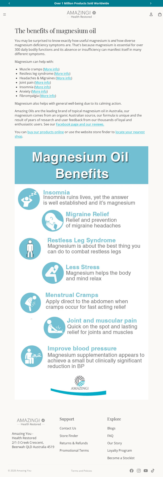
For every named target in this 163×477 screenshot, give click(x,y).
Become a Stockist (121, 458)
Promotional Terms (74, 450)
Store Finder (69, 436)
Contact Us (68, 428)
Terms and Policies (81, 470)
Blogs (111, 428)
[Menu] (4, 14)
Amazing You (24, 470)
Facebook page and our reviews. (80, 124)
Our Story (114, 443)
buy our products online (45, 132)
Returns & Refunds (74, 443)
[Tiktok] (152, 470)
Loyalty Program (119, 450)
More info (51, 69)
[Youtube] (145, 470)
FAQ (110, 436)
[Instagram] (138, 470)
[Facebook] (131, 470)
